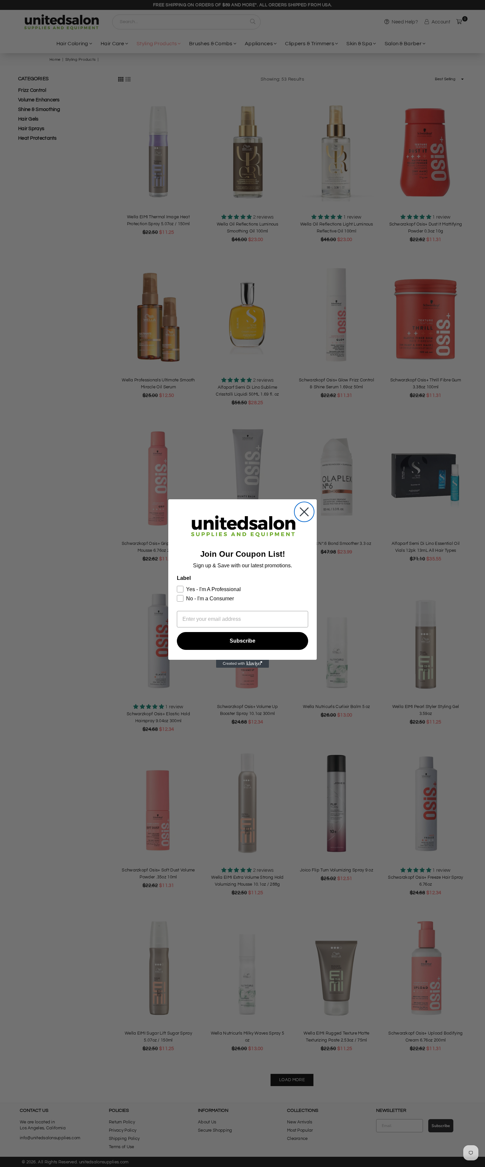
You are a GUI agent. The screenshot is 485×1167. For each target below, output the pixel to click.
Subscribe (242, 641)
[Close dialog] (304, 512)
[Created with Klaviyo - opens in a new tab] (242, 664)
